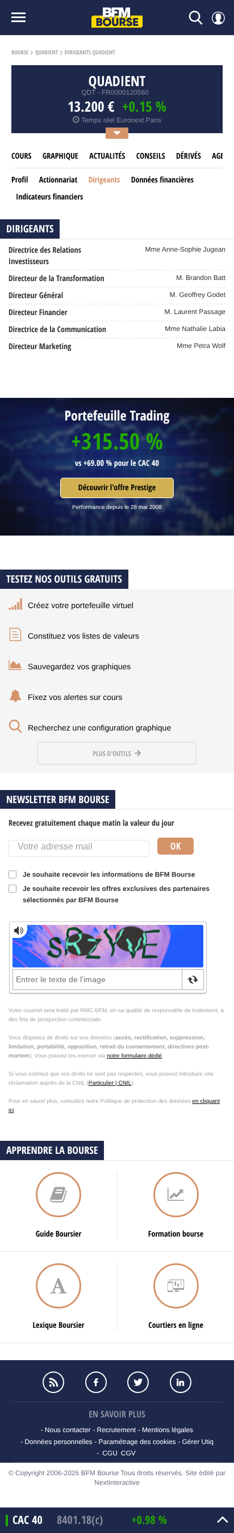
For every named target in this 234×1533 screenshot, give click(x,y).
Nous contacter (68, 1430)
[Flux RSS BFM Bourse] (53, 1382)
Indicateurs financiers (49, 197)
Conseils (150, 156)
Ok (175, 846)
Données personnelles (58, 1442)
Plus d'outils (112, 753)
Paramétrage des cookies (137, 1442)
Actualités (107, 156)
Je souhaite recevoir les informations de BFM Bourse (109, 874)
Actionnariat (58, 180)
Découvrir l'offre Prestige (117, 487)
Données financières (162, 180)
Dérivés (188, 156)
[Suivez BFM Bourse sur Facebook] (96, 1382)
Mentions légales (167, 1430)
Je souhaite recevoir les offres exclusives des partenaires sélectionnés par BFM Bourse (116, 894)
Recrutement (116, 1430)
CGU (110, 1453)
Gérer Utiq (197, 1442)
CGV (128, 1453)
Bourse (19, 53)
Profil (19, 180)
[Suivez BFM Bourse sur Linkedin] (180, 1382)
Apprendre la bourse (52, 1150)
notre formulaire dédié (134, 1056)
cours (21, 156)
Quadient (46, 53)
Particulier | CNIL (110, 1083)
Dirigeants (104, 180)
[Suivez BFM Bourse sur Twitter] (138, 1382)
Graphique (60, 156)
